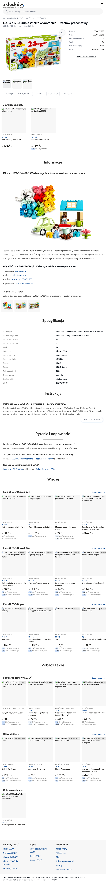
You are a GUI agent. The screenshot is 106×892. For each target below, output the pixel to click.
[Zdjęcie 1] (6, 84)
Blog (58, 857)
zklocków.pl (7, 18)
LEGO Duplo (30, 18)
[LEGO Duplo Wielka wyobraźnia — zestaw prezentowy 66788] (7, 306)
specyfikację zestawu (25, 283)
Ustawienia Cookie (64, 869)
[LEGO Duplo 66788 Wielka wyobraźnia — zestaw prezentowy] (34, 306)
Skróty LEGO (36, 860)
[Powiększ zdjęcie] (33, 52)
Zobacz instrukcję (92, 419)
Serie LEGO (35, 856)
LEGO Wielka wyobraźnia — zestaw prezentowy (32, 459)
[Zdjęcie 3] (27, 84)
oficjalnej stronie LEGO (45, 469)
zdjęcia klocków (19, 275)
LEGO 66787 (53, 94)
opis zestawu (20, 271)
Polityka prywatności (65, 861)
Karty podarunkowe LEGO (38, 850)
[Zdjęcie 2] (17, 84)
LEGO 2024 (38, 94)
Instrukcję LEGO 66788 (13, 469)
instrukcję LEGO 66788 (22, 279)
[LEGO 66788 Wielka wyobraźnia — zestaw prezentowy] (20, 306)
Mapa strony (61, 849)
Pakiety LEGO (23, 94)
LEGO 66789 (67, 94)
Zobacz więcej (97, 492)
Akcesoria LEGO (10, 857)
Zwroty (59, 865)
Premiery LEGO (10, 868)
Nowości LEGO (10, 853)
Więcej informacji (86, 56)
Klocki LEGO (18, 18)
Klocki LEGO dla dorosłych (10, 863)
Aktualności (61, 853)
